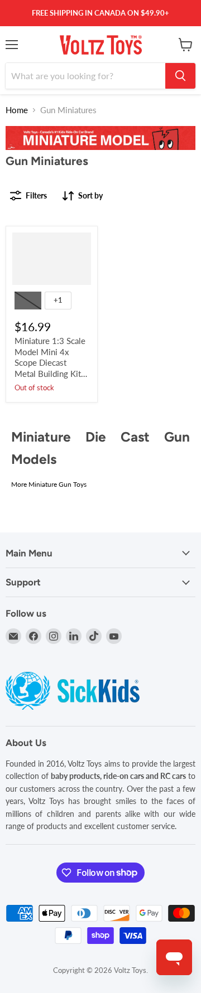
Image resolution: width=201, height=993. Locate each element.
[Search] (180, 76)
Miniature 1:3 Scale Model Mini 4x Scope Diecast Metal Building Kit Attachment (50, 363)
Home (17, 110)
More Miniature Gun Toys (49, 484)
